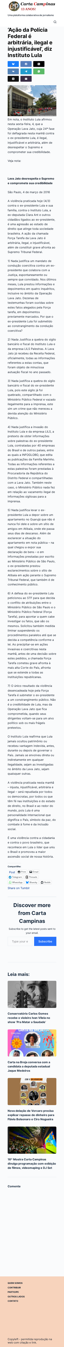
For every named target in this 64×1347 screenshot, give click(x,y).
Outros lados (16, 1296)
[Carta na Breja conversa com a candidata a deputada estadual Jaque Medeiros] (32, 1043)
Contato (13, 1301)
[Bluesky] (13, 64)
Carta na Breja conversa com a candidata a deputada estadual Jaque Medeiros (29, 1066)
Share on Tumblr (19, 887)
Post (12, 871)
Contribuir (14, 1287)
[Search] (55, 22)
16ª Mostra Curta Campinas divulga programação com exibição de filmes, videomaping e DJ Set (32, 1164)
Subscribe (45, 941)
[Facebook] (26, 64)
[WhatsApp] (38, 71)
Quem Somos (15, 1283)
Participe (13, 1292)
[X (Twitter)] (38, 64)
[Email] (26, 79)
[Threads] (13, 79)
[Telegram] (26, 71)
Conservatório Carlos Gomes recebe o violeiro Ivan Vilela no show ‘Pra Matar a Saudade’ (29, 1018)
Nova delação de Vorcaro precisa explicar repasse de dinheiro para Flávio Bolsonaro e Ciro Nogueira (31, 1115)
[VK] (13, 71)
